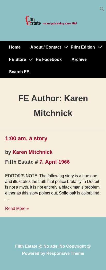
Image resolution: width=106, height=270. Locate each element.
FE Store (17, 59)
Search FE (19, 72)
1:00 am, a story (26, 138)
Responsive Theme (65, 253)
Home (15, 47)
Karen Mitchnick (32, 152)
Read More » (17, 208)
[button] (102, 10)
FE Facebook (49, 59)
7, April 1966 (54, 162)
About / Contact (45, 47)
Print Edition (83, 47)
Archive (79, 59)
